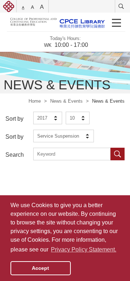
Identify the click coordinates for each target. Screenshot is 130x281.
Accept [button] (40, 268)
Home (35, 101)
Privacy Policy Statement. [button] (83, 249)
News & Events (66, 101)
